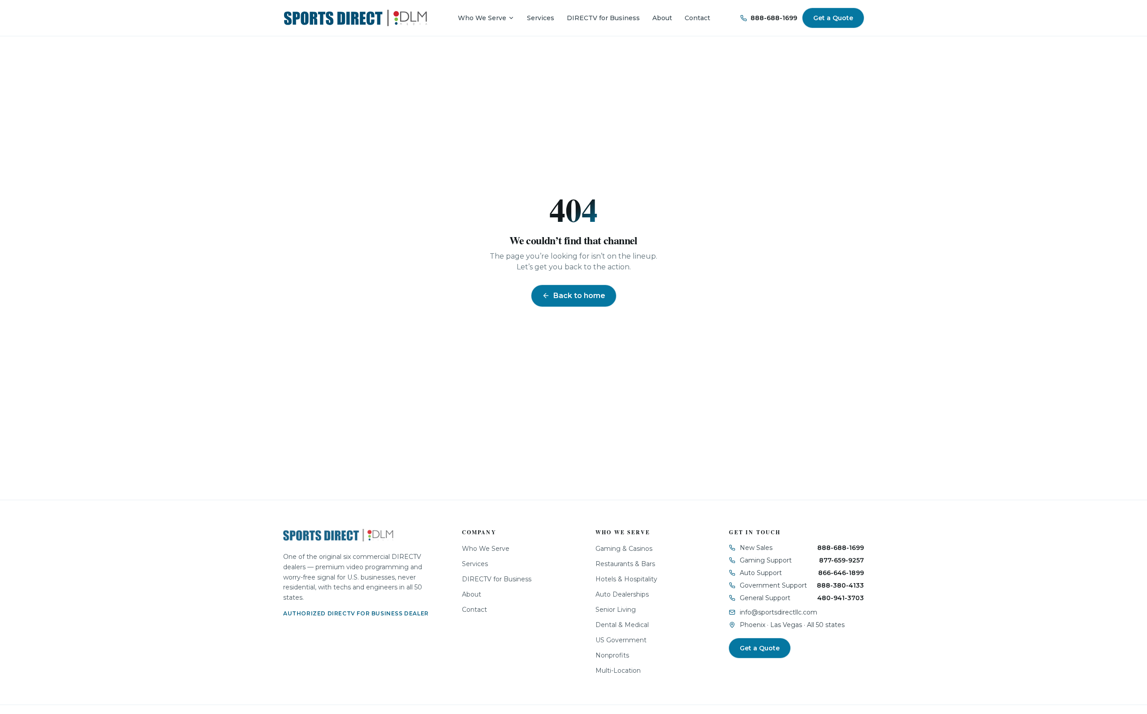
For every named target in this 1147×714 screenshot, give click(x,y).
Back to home (579, 295)
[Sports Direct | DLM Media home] (355, 18)
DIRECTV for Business (603, 18)
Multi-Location (618, 670)
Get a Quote (833, 18)
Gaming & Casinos (623, 549)
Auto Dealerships (622, 594)
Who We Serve (482, 18)
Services (540, 18)
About (662, 18)
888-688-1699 (773, 18)
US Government (621, 640)
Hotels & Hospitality (626, 579)
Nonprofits (612, 655)
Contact (697, 18)
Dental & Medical (622, 625)
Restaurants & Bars (625, 564)
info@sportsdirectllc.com (778, 612)
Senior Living (615, 610)
